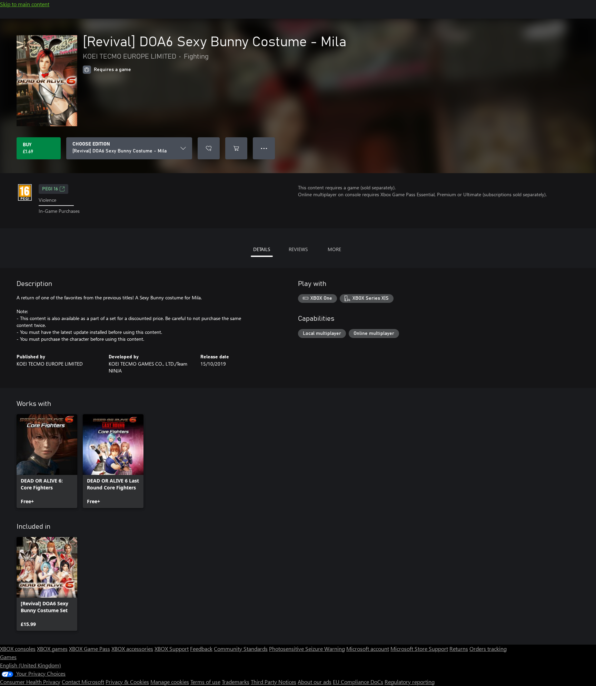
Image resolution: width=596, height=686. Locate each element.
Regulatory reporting (410, 681)
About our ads (314, 681)
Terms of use (205, 681)
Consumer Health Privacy (30, 681)
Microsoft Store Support (419, 648)
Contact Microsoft (83, 681)
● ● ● (264, 148)
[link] (47, 461)
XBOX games (52, 648)
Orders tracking (488, 648)
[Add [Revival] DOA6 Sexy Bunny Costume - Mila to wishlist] (209, 148)
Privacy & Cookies (127, 681)
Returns (458, 648)
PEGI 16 (50, 189)
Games (8, 656)
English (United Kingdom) (30, 665)
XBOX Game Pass (89, 648)
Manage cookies (169, 681)
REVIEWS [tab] (298, 249)
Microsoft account (367, 648)
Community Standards (241, 648)
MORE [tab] (334, 249)
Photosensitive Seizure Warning (307, 648)
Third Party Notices (273, 681)
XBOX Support (172, 648)
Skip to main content (24, 4)
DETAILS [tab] (261, 249)
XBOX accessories (132, 648)
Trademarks (235, 681)
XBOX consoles (18, 648)
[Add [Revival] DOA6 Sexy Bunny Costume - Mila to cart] (236, 148)
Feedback (201, 648)
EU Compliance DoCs (358, 681)
